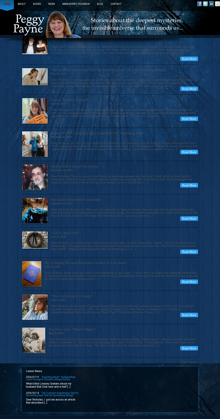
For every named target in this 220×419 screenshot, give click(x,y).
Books (37, 4)
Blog (100, 4)
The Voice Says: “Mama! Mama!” (72, 329)
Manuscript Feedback (76, 4)
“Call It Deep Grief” (65, 233)
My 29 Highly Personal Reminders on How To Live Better (86, 263)
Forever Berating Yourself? (70, 100)
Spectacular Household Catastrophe (76, 199)
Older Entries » (190, 362)
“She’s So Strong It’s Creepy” (72, 296)
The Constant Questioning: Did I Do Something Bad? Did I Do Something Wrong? (108, 70)
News (51, 4)
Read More (189, 58)
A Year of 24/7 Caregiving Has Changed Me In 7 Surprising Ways (97, 133)
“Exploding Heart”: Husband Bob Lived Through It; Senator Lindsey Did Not (50, 378)
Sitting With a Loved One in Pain (74, 166)
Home (7, 4)
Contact (116, 4)
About (22, 4)
